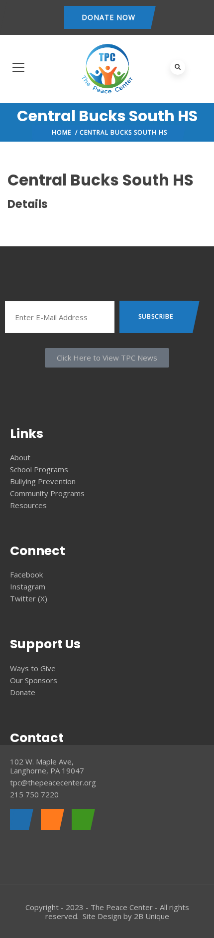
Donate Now (108, 17)
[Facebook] (19, 819)
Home (61, 132)
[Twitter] (50, 819)
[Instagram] (81, 819)
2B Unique (151, 916)
